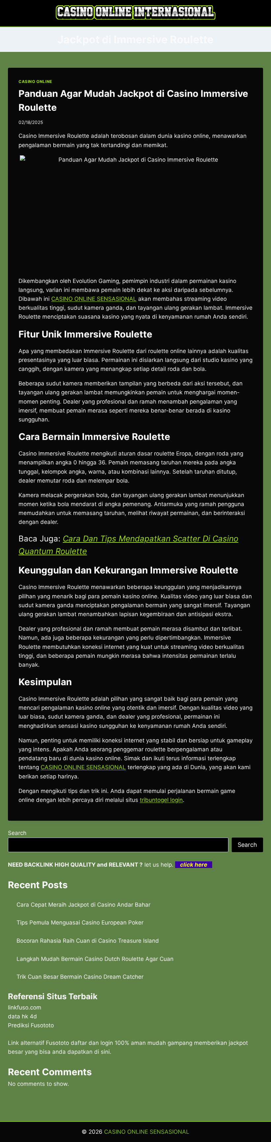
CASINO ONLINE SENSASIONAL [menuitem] (93, 298)
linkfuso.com (24, 1007)
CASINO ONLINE (35, 81)
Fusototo (57, 1043)
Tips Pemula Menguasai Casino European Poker (80, 922)
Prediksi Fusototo (31, 1025)
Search (17, 833)
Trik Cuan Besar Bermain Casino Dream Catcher (80, 976)
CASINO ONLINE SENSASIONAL (83, 767)
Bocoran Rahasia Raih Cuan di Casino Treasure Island (88, 940)
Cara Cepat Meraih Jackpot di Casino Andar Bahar (83, 904)
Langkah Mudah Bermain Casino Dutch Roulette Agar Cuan (95, 959)
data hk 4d (22, 1016)
